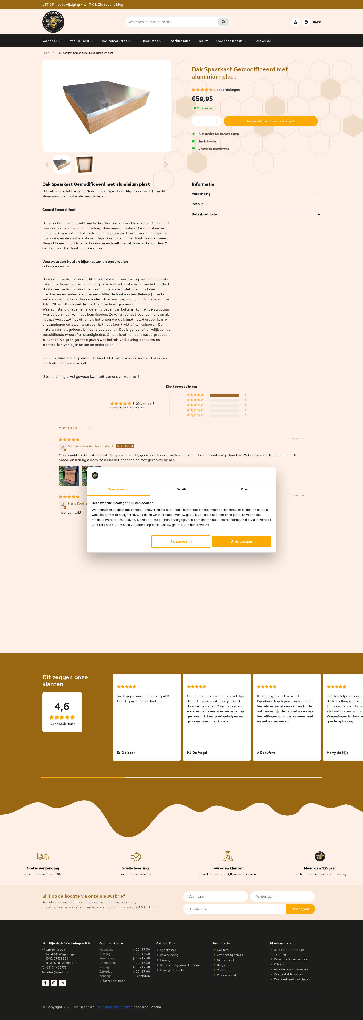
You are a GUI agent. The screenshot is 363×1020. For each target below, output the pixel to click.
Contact (222, 950)
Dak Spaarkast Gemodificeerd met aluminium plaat (85, 52)
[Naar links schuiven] (47, 164)
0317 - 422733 (56, 967)
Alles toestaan (241, 541)
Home (45, 52)
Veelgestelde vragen (288, 974)
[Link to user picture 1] (69, 476)
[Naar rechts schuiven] (166, 164)
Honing (164, 960)
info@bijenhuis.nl (58, 972)
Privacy (278, 964)
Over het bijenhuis (229, 955)
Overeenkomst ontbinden (291, 979)
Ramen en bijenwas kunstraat (180, 965)
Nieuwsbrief (225, 960)
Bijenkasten (168, 950)
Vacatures (223, 970)
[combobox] (177, 22)
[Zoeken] (223, 22)
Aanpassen (178, 541)
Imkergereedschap (172, 970)
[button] (203, 90)
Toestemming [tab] (118, 489)
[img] (69, 439)
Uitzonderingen (113, 981)
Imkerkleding (168, 955)
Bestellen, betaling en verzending (287, 952)
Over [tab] (244, 489)
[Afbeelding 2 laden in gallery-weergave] (84, 164)
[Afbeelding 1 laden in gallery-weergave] (62, 164)
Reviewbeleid (226, 975)
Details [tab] (181, 489)
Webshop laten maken (115, 1007)
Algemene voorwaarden (290, 969)
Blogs (220, 965)
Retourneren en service (290, 959)
